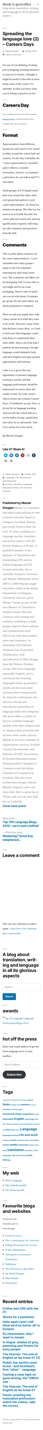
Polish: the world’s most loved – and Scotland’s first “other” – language (20, 1366)
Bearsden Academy (9, 119)
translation (15, 1150)
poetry (26, 1140)
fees (36, 1119)
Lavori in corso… (14, 1235)
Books (6, 1104)
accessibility (6, 1100)
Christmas (7, 1109)
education (17, 484)
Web (13, 1155)
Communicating (12, 1113)
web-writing (20, 1155)
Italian (8, 1130)
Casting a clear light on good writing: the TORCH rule (21, 1378)
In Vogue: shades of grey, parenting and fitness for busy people (21, 1345)
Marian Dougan (12, 51)
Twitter (35, 1150)
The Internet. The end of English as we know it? (20, 1388)
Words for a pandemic (19, 1317)
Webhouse (10, 1264)
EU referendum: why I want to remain (18, 1335)
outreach (7, 491)
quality (14, 1144)
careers (8, 484)
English (19, 1118)
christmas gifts (17, 1109)
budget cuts (15, 1105)
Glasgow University (19, 1124)
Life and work (26, 488)
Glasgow (9, 1124)
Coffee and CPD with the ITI (20, 1310)
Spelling (31, 1145)
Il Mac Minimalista (15, 1250)
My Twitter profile (14, 1190)
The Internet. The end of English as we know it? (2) (21, 1356)
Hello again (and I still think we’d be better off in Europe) (21, 1325)
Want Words (11, 1278)
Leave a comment (13, 54)
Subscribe (14, 1074)
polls (31, 1140)
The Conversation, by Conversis (22, 1240)
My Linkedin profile (16, 1185)
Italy (13, 1130)
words (29, 1155)
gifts (4, 1124)
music (13, 1140)
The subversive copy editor (19, 1268)
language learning (11, 488)
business (25, 1104)
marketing (6, 1140)
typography (7, 1155)
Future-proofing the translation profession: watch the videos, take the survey (19, 1400)
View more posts (14, 806)
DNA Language (13, 1180)
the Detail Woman (14, 1273)
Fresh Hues (11, 1283)
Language (9, 477)
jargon (17, 1130)
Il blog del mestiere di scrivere (21, 1245)
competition (27, 1114)
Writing (6, 1160)
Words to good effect (17, 4)
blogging (30, 1100)
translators (28, 1150)
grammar (29, 1124)
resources (23, 1145)
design (37, 1114)
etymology (29, 1119)
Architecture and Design (18, 1100)
